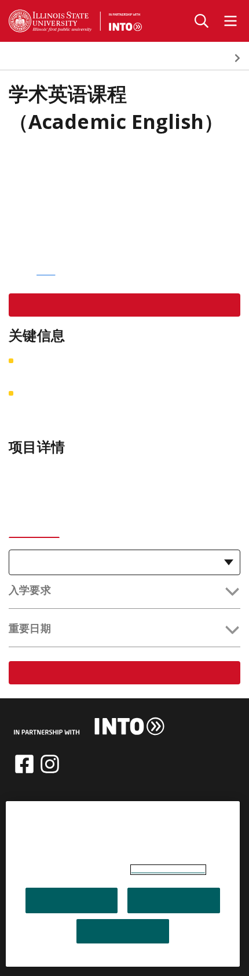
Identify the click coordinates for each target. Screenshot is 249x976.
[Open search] (201, 21)
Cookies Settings (123, 931)
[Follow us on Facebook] (24, 763)
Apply (124, 305)
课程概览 (27, 58)
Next (237, 58)
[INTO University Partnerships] (89, 726)
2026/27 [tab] (34, 523)
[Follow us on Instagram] (49, 763)
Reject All (174, 900)
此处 (45, 271)
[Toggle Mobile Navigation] (230, 21)
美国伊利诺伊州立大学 (61, 156)
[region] (123, 884)
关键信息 (81, 58)
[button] (124, 592)
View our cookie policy (168, 870)
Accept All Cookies (71, 900)
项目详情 (134, 58)
